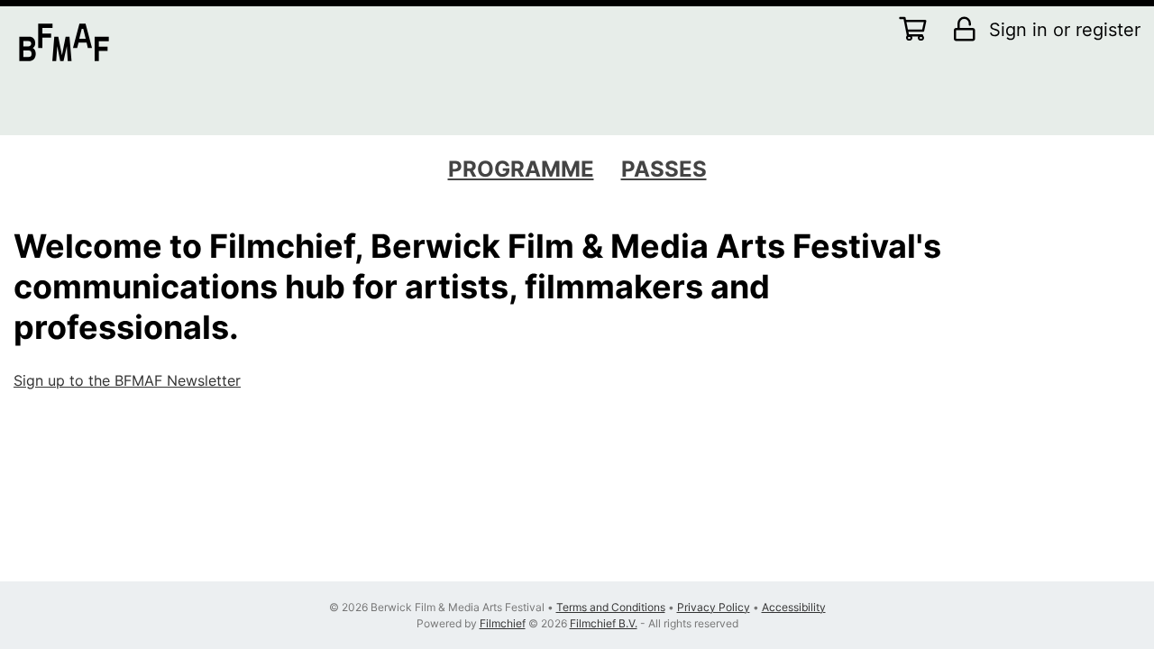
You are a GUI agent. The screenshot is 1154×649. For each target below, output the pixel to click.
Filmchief (503, 623)
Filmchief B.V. (603, 623)
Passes (664, 169)
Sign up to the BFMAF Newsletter (127, 380)
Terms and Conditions (610, 607)
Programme (521, 169)
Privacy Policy (713, 607)
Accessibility (794, 607)
